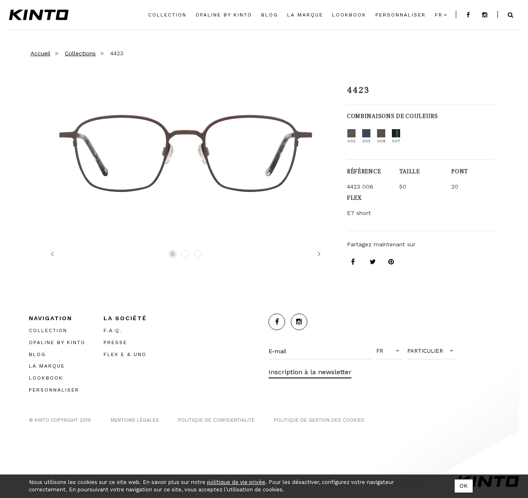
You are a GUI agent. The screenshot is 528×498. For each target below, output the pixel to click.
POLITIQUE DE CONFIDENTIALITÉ (216, 420)
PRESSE (115, 342)
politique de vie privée (236, 482)
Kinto (38, 15)
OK (464, 485)
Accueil (40, 53)
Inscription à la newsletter (310, 372)
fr (439, 15)
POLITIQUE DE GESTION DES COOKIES (319, 420)
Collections (80, 53)
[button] (389, 351)
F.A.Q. (113, 330)
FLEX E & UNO (125, 354)
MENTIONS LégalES (135, 420)
